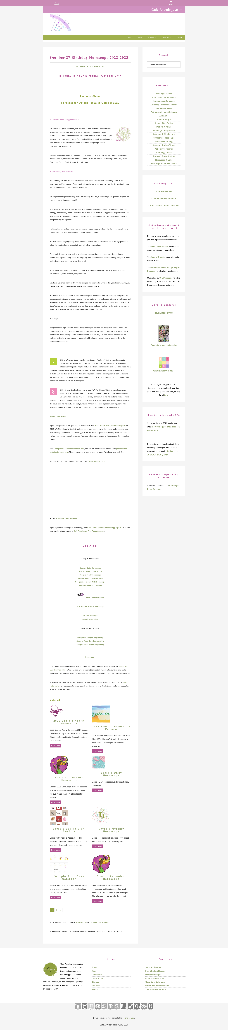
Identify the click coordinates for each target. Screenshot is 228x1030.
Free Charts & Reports (155, 971)
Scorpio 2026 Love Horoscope (69, 779)
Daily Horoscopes (153, 975)
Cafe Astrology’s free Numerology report (104, 528)
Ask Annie (164, 116)
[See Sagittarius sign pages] (130, 1011)
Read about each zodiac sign (164, 345)
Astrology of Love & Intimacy (164, 112)
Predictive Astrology (164, 142)
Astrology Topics (164, 153)
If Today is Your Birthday (66, 518)
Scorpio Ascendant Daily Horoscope (90, 582)
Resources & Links (164, 160)
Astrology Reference (164, 149)
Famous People (164, 119)
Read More (55, 746)
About (94, 971)
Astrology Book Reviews (164, 156)
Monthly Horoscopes (154, 978)
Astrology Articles (164, 108)
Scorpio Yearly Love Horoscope (90, 578)
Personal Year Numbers (99, 922)
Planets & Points (163, 127)
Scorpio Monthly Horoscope (90, 571)
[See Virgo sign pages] (111, 1011)
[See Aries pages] (78, 1011)
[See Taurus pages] (84, 1011)
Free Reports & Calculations (164, 164)
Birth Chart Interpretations (164, 97)
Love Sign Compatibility (164, 131)
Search (95, 989)
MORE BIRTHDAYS (90, 66)
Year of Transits (158, 257)
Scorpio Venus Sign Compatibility (90, 644)
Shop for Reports (153, 967)
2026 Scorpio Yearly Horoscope (69, 722)
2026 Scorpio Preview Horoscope (90, 606)
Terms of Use (97, 978)
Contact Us (97, 975)
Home (94, 967)
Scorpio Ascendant (90, 619)
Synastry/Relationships (163, 138)
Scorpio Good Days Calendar (90, 585)
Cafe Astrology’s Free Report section (89, 531)
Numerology (90, 657)
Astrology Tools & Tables (164, 145)
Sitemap (95, 982)
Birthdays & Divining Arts (163, 134)
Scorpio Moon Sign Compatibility (90, 641)
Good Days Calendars (155, 982)
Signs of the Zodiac (164, 123)
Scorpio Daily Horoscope (90, 568)
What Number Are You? (163, 371)
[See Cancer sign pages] (98, 1011)
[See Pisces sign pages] (150, 1011)
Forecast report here (96, 461)
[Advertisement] (90, 489)
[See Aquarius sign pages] (143, 1011)
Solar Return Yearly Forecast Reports (110, 426)
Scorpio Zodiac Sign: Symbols (69, 830)
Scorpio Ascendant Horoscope (111, 877)
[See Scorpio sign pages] (123, 1011)
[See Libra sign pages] (117, 1011)
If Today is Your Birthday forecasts (163, 205)
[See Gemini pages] (91, 1011)
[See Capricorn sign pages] (137, 1011)
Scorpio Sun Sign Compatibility (90, 637)
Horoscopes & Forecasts (164, 101)
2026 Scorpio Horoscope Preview (111, 727)
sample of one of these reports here (69, 449)
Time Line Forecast (159, 247)
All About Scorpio (90, 616)
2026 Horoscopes (164, 192)
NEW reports (166, 278)
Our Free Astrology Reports (164, 198)
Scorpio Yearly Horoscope (90, 575)
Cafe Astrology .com (68, 22)
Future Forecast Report (94, 597)
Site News (96, 986)
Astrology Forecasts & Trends (163, 105)
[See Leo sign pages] (104, 1011)
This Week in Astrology (155, 989)
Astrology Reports (164, 94)
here (166, 395)
